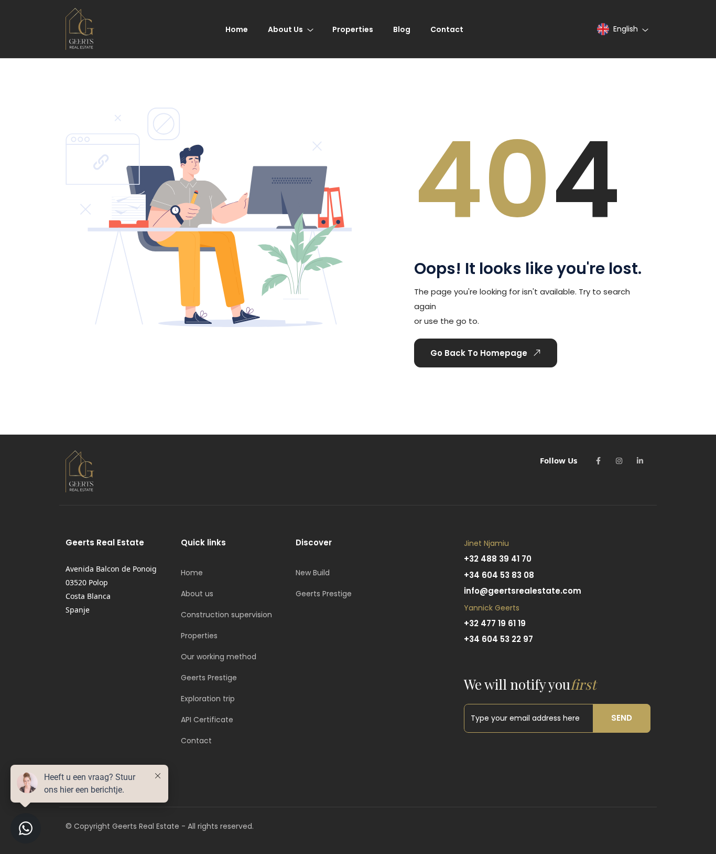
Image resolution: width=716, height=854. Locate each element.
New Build (313, 572)
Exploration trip (208, 698)
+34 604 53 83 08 (499, 575)
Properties (199, 635)
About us (197, 593)
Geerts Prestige (209, 677)
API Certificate (207, 719)
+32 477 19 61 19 (495, 623)
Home (192, 572)
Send (621, 717)
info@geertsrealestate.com (522, 590)
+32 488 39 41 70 (497, 558)
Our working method (218, 656)
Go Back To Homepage (478, 353)
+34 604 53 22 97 (498, 639)
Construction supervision (226, 614)
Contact (196, 740)
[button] (622, 29)
